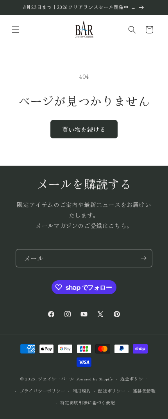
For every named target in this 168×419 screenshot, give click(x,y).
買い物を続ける (84, 129)
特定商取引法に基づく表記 (87, 402)
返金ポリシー (134, 378)
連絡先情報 (144, 390)
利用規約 (82, 390)
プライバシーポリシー (42, 390)
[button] (15, 29)
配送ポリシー (111, 390)
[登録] (143, 258)
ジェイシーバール (56, 378)
